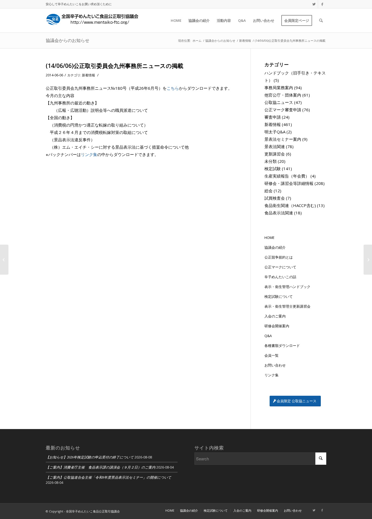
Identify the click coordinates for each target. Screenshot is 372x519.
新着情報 (88, 75)
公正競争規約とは (278, 257)
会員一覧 (271, 355)
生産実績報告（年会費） (286, 176)
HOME (269, 237)
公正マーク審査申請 (282, 109)
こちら (173, 88)
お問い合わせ (275, 365)
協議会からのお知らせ (67, 40)
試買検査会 (274, 198)
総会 (268, 190)
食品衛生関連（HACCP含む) (290, 205)
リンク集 (89, 154)
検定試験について (278, 296)
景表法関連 (274, 146)
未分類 (270, 161)
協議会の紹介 (275, 247)
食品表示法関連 (278, 212)
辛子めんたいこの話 (280, 276)
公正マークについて (280, 267)
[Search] (321, 20)
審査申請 (272, 117)
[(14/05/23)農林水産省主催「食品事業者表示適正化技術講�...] (4, 260)
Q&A (268, 335)
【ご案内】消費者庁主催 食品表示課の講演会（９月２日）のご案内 (100, 467)
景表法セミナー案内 (282, 139)
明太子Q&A (274, 131)
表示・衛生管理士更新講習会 (287, 306)
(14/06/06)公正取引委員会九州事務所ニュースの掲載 (114, 66)
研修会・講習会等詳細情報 (288, 183)
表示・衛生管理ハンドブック (287, 286)
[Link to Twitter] (314, 4)
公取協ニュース (278, 102)
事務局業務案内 (278, 87)
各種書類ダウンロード (282, 345)
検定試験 (272, 168)
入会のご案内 (275, 316)
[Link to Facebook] (322, 4)
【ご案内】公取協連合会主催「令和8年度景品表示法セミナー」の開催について (108, 477)
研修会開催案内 (276, 325)
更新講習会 (274, 154)
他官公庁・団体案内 (282, 95)
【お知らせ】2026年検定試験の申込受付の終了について (90, 457)
